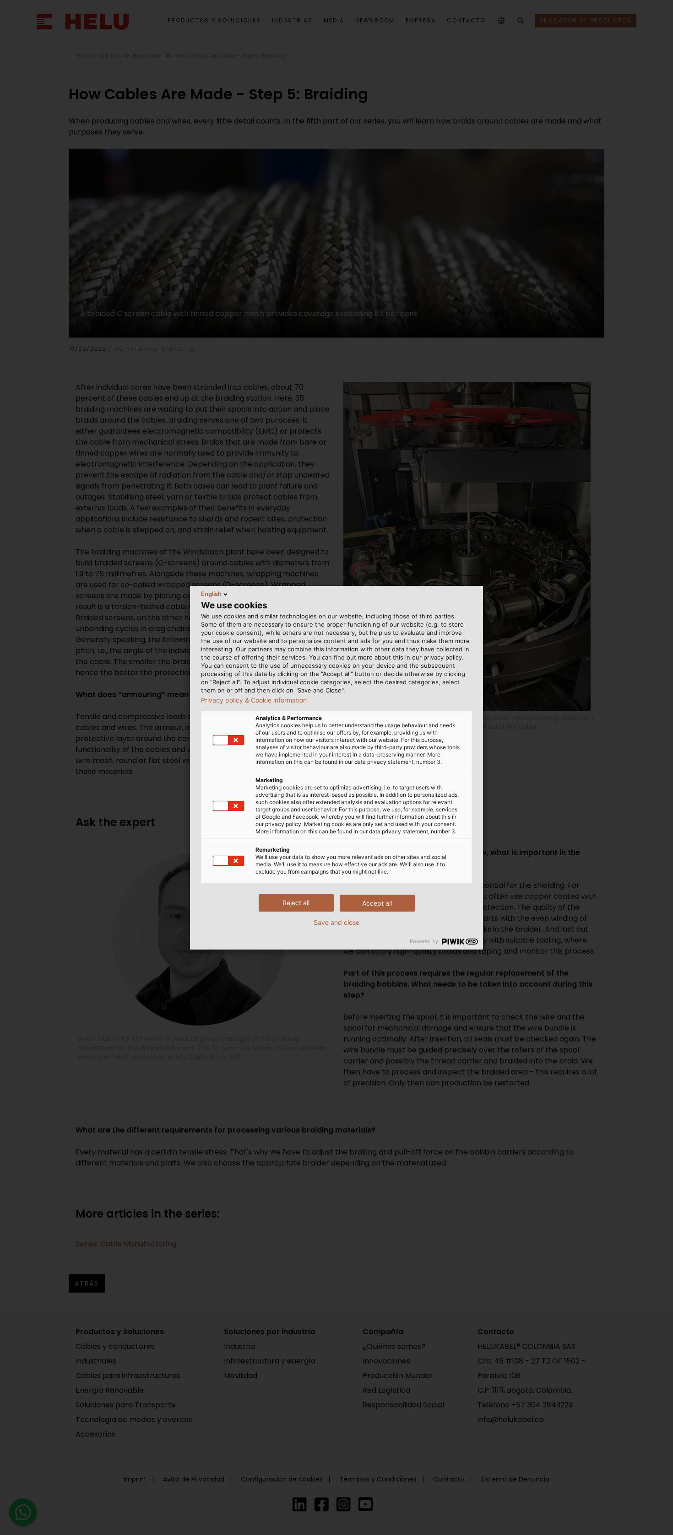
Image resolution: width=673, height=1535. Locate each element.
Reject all (295, 903)
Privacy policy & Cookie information (254, 700)
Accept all (377, 903)
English (211, 593)
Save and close (336, 922)
